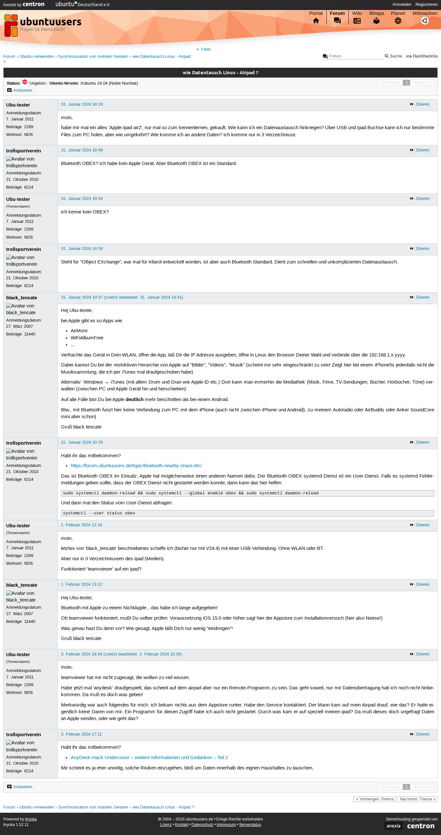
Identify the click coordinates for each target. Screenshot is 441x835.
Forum (337, 13)
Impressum (226, 824)
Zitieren (422, 104)
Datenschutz (202, 824)
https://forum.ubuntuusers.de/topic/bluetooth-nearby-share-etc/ (136, 466)
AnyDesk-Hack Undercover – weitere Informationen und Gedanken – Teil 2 (149, 758)
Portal (316, 13)
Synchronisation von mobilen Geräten (93, 56)
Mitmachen (425, 13)
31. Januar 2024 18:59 (82, 248)
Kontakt (181, 824)
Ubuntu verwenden (36, 56)
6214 (28, 187)
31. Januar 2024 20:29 (82, 442)
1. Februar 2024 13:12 (81, 584)
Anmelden (402, 4)
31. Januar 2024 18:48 (82, 150)
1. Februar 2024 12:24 (81, 525)
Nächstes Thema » (418, 799)
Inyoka (31, 819)
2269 (28, 126)
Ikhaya (376, 13)
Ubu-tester (18, 105)
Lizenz (166, 824)
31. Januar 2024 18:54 (82, 198)
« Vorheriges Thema (375, 799)
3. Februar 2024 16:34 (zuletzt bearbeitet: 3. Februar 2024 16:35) (121, 654)
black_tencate (21, 297)
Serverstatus (250, 824)
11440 (29, 334)
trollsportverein (23, 151)
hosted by (13, 4)
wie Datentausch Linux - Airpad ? (163, 807)
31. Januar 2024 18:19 (82, 104)
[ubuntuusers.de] (43, 27)
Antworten (22, 90)
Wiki (357, 13)
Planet (398, 13)
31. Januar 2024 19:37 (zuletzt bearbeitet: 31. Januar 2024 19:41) (122, 297)
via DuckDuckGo (422, 56)
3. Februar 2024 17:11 (81, 734)
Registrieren (426, 4)
